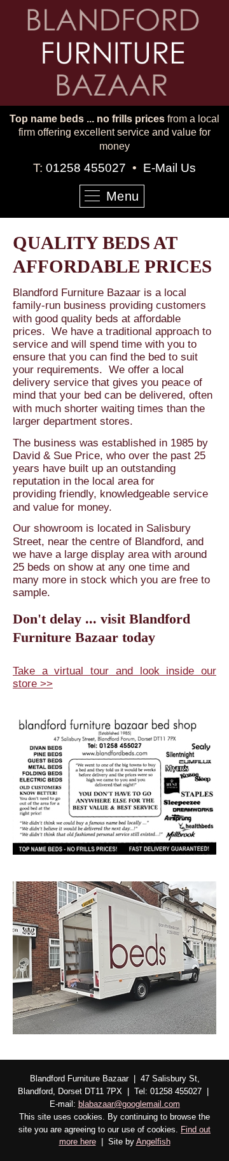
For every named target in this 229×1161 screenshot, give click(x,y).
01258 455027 (86, 168)
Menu (122, 196)
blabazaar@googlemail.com (129, 1104)
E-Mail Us (169, 168)
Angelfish (153, 1141)
